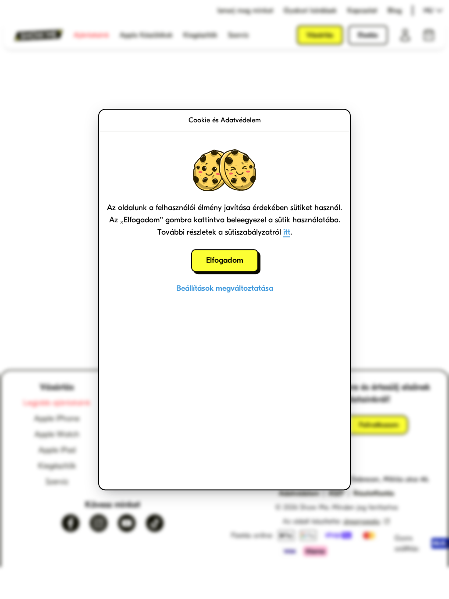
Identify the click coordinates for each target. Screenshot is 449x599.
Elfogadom (224, 260)
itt (286, 232)
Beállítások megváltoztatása (224, 288)
